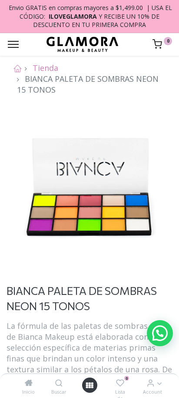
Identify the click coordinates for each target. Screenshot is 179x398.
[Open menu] (89, 385)
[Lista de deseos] (120, 383)
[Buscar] (59, 383)
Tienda (45, 68)
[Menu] (13, 44)
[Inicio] (29, 383)
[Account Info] (150, 383)
